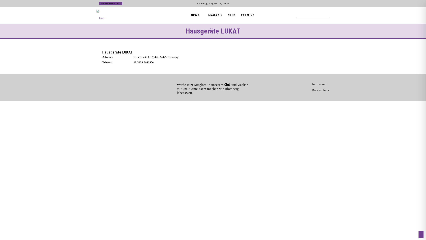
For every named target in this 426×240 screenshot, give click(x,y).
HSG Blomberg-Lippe (111, 3)
